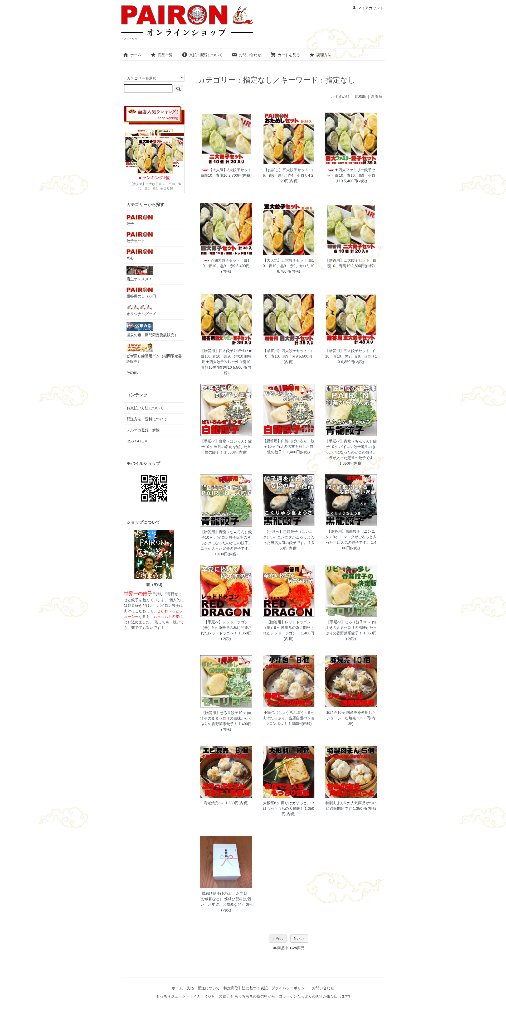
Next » (299, 938)
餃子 (130, 223)
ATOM (142, 441)
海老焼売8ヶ (214, 803)
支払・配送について (205, 55)
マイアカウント (370, 8)
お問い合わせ (250, 55)
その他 (132, 372)
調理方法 (324, 55)
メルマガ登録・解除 (143, 430)
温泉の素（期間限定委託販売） (152, 335)
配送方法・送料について (146, 419)
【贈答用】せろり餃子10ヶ (223, 713)
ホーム (135, 55)
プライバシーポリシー (289, 988)
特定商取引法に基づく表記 (245, 988)
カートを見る (289, 55)
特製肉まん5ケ (337, 803)
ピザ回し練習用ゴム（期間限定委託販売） (154, 359)
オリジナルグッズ (141, 314)
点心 (130, 258)
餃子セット (135, 241)
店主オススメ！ (139, 279)
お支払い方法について (144, 408)
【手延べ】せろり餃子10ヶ (348, 622)
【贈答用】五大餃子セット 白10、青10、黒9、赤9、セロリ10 (351, 356)
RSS (130, 441)
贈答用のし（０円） (143, 296)
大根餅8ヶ (271, 803)
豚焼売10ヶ (335, 712)
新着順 (376, 96)
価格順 (360, 96)
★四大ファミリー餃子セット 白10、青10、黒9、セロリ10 (351, 175)
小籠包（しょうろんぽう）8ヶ (289, 712)
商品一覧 (165, 55)
